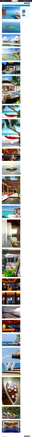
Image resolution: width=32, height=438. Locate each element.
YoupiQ (3, 0)
